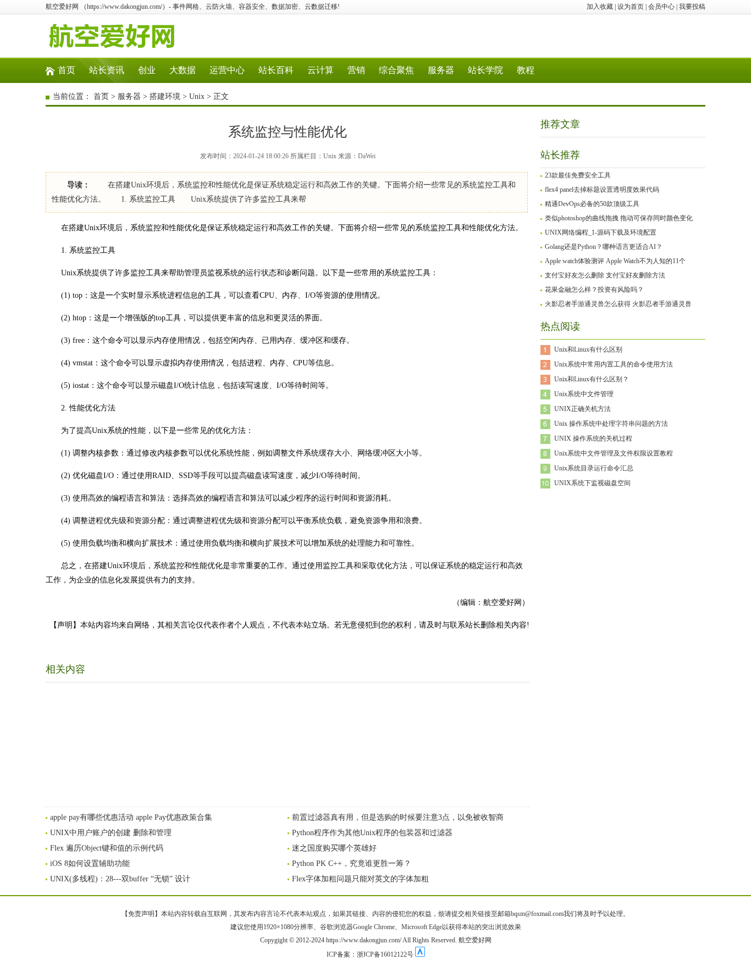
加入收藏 (600, 6)
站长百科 (276, 70)
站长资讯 (106, 70)
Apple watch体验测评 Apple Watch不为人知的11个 (615, 261)
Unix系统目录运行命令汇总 (593, 468)
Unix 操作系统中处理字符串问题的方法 (611, 423)
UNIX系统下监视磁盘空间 (592, 483)
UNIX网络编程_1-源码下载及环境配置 (600, 232)
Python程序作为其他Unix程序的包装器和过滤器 (372, 833)
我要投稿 (692, 6)
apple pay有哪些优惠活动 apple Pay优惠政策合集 (131, 817)
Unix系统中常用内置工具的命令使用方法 (613, 364)
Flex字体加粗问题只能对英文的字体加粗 (360, 879)
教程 (525, 70)
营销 (356, 70)
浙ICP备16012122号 (385, 954)
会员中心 (661, 6)
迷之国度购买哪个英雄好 (334, 848)
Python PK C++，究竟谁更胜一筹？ (351, 863)
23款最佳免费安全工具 (578, 175)
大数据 (182, 70)
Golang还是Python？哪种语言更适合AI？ (603, 247)
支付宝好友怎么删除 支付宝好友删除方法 (605, 275)
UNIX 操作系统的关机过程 (593, 438)
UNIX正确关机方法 (582, 409)
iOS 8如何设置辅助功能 (90, 863)
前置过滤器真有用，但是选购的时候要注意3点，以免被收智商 (398, 817)
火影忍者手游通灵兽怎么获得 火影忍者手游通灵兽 (618, 304)
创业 (147, 70)
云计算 (320, 70)
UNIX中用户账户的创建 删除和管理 (111, 833)
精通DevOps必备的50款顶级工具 (592, 204)
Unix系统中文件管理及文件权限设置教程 (613, 453)
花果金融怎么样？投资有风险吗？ (594, 289)
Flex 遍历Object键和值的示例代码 (106, 848)
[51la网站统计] (420, 954)
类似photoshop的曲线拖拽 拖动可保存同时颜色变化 (619, 218)
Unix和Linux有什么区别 (588, 349)
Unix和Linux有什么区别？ (591, 379)
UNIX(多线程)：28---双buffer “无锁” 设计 (120, 879)
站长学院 (485, 70)
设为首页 (630, 6)
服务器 (441, 70)
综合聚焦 (396, 70)
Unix (197, 96)
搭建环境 (165, 96)
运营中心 (227, 70)
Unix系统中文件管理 (584, 394)
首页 (66, 70)
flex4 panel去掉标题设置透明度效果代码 (602, 189)
